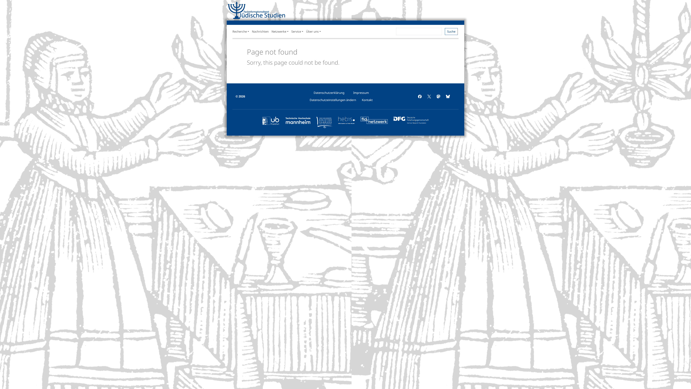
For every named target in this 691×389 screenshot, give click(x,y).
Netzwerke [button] (279, 31)
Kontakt (367, 100)
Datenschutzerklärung (329, 93)
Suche (451, 31)
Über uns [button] (312, 31)
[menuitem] (329, 92)
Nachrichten (260, 31)
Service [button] (296, 31)
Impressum (361, 93)
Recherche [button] (239, 31)
